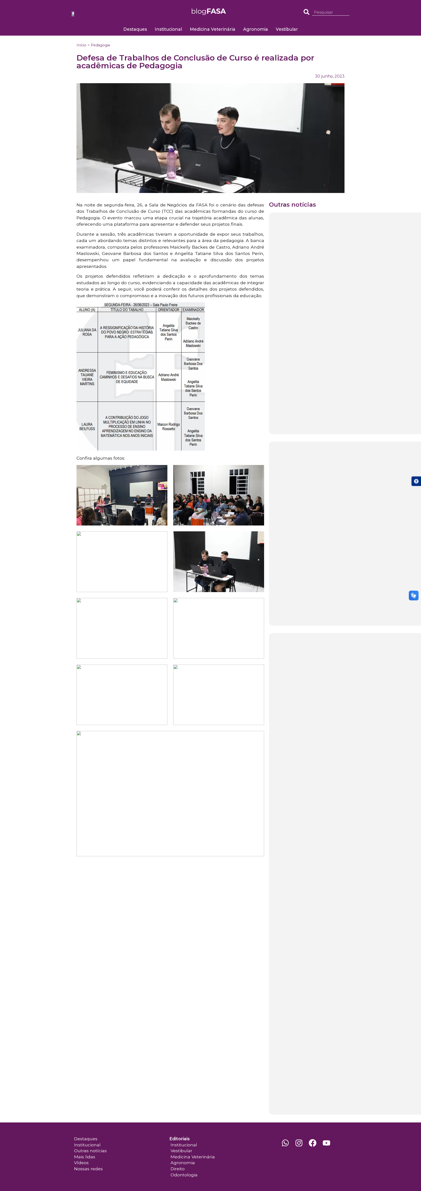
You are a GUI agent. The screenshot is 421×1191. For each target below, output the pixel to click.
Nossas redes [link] (88, 1168)
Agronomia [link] (255, 29)
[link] (416, 481)
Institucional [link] (168, 29)
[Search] (347, 12)
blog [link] (208, 11)
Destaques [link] (135, 29)
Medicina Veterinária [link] (212, 29)
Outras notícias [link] (90, 1150)
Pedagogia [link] (100, 45)
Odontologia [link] (184, 1174)
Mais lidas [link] (84, 1156)
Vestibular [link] (287, 29)
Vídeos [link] (81, 1162)
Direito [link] (178, 1168)
